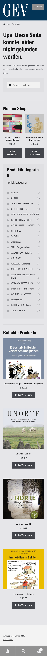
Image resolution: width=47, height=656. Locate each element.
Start (8, 25)
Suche (23, 651)
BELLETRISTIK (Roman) (20, 209)
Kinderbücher (16, 242)
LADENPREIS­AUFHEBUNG (21, 253)
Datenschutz (8, 640)
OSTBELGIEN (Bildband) (20, 264)
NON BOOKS (16, 258)
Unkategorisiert (17, 300)
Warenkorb (36, 649)
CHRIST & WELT (17, 231)
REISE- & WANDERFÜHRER (22, 283)
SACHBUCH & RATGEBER (21, 294)
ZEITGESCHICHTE (18, 311)
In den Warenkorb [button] (12, 153)
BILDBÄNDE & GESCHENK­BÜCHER (25, 215)
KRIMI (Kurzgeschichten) (20, 247)
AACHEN (14, 193)
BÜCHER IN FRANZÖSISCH (21, 220)
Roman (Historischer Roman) (22, 289)
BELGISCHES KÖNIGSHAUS (22, 204)
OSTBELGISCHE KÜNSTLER (22, 269)
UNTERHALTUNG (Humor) (21, 305)
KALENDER (15, 236)
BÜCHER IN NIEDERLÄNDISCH (23, 226)
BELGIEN (14, 198)
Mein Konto (8, 651)
